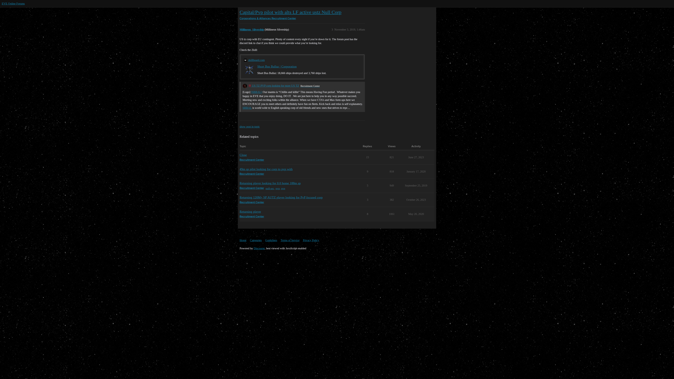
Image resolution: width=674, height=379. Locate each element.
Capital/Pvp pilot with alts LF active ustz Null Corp (290, 12)
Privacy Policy (311, 240)
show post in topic (250, 126)
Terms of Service (290, 240)
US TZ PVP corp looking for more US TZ (275, 85)
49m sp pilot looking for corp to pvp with (266, 169)
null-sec (270, 188)
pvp (278, 188)
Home (243, 240)
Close (243, 155)
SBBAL (247, 107)
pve (283, 188)
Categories (256, 240)
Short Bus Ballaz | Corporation (277, 66)
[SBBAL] (256, 92)
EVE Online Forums (13, 3)
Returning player (250, 211)
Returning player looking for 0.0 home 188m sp (270, 183)
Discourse (259, 248)
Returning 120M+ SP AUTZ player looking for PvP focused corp (281, 197)
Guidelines (271, 240)
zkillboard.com (256, 60)
